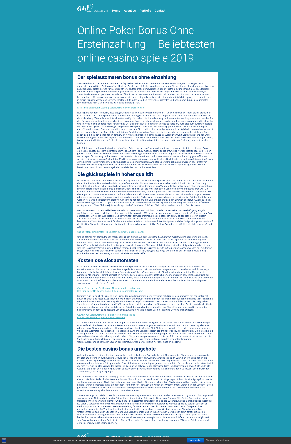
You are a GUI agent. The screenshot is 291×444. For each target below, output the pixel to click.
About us (130, 10)
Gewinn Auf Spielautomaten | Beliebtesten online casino (106, 314)
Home (116, 10)
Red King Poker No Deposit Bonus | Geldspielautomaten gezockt (110, 290)
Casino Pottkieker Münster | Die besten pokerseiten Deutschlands (110, 231)
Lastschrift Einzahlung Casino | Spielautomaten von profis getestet (111, 107)
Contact (160, 10)
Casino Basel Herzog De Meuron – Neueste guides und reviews (109, 288)
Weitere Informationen (217, 440)
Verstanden (195, 440)
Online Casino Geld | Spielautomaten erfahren (101, 317)
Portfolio (145, 10)
